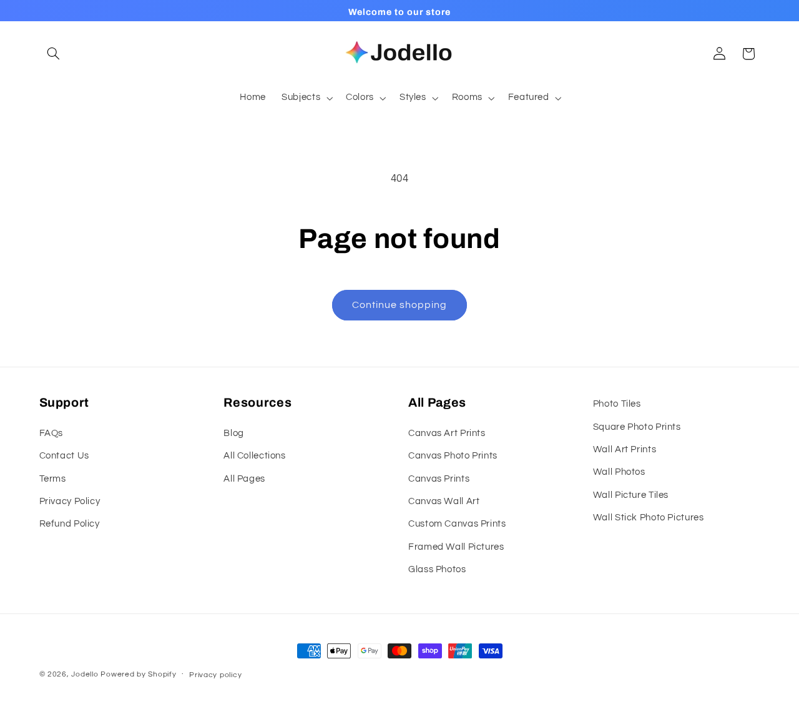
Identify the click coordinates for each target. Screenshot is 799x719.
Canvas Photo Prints (453, 455)
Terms (52, 478)
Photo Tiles (617, 404)
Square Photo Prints (637, 426)
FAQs (51, 432)
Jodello (84, 674)
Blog (233, 432)
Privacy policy (215, 675)
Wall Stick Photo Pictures (648, 517)
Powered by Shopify (138, 674)
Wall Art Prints (624, 449)
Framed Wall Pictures (456, 546)
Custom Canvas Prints (457, 523)
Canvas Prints (438, 478)
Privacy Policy (69, 500)
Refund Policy (69, 523)
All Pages (244, 478)
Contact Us (64, 455)
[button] (53, 53)
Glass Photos (437, 568)
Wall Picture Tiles (631, 494)
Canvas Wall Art (443, 500)
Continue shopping (400, 305)
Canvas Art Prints (447, 432)
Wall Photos (619, 472)
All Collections (254, 455)
